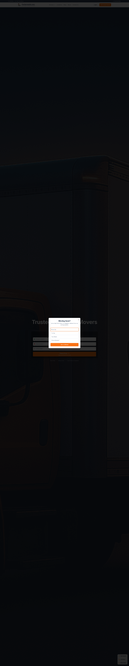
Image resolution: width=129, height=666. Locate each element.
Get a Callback (64, 344)
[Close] (78, 319)
